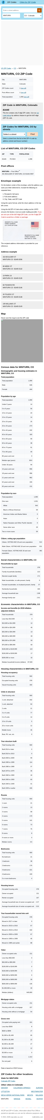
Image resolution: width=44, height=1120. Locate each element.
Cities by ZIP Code (28, 2)
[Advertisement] (22, 43)
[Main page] (3, 2)
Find (33, 134)
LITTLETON (5, 1091)
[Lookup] (39, 10)
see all (23, 88)
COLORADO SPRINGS (21, 1088)
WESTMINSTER (37, 1091)
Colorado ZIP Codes (8, 1081)
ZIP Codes (11, 2)
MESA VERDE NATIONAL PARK (12, 1095)
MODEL (28, 1099)
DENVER (4, 1088)
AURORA (39, 1088)
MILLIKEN (39, 1095)
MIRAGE (17, 1099)
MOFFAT (40, 1099)
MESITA (30, 1095)
